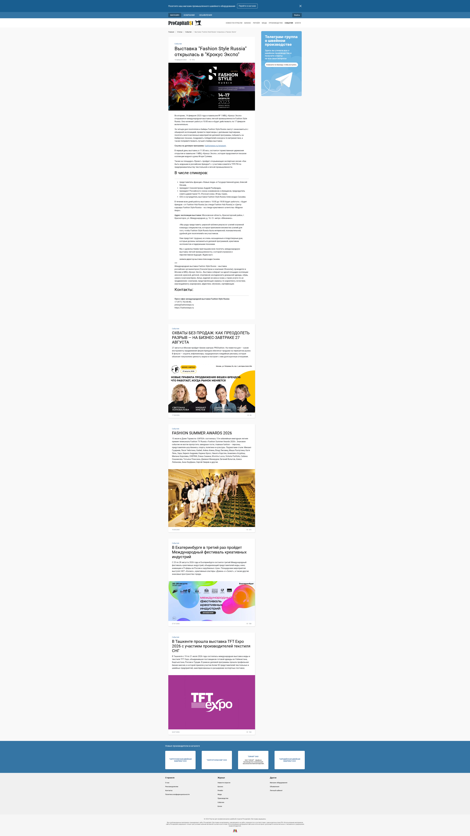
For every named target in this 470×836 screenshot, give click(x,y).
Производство (276, 23)
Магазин (174, 15)
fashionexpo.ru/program (215, 146)
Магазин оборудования (278, 783)
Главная (171, 32)
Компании (189, 15)
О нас (167, 783)
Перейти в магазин (247, 6)
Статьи (179, 32)
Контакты (168, 790)
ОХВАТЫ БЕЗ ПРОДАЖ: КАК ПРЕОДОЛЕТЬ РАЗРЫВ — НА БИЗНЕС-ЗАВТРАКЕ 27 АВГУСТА (211, 338)
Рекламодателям (171, 786)
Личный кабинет (276, 790)
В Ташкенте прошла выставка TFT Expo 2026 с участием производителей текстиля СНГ (211, 646)
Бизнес (247, 23)
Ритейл (256, 23)
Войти (297, 15)
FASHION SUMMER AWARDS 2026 (202, 433)
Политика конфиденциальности (177, 794)
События (289, 23)
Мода (264, 23)
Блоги (298, 23)
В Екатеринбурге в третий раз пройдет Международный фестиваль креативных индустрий (209, 552)
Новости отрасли (234, 23)
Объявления (205, 15)
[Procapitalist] (185, 23)
